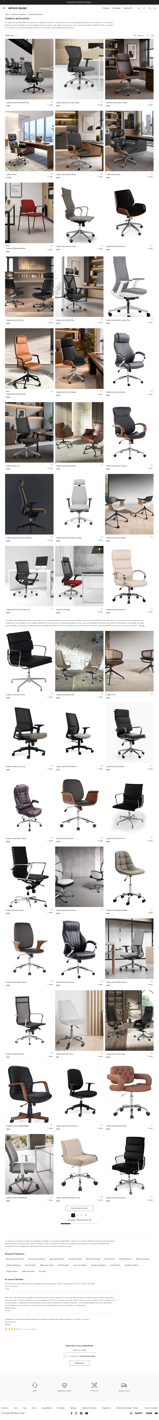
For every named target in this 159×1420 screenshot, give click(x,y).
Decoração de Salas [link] (57, 1259)
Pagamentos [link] (106, 1408)
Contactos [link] (4, 1408)
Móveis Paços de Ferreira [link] (15, 1259)
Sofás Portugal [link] (63, 1265)
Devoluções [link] (61, 1408)
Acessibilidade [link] (46, 1408)
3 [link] (81, 1215)
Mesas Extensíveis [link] (142, 1259)
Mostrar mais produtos (79, 1208)
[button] (4, 8)
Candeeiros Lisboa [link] (131, 1265)
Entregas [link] (73, 1408)
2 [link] (77, 1215)
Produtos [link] (106, 8)
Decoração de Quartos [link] (37, 1259)
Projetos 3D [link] (128, 8)
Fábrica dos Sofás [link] (46, 1265)
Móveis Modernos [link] (125, 1259)
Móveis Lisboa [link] (109, 1259)
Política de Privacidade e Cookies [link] (127, 1408)
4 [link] (85, 1215)
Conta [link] (34, 1408)
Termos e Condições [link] (151, 1408)
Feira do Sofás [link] (30, 1265)
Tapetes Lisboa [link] (12, 1271)
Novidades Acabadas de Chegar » (79, 2)
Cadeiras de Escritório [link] (35, 14)
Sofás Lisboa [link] (115, 1265)
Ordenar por (9, 35)
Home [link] (7, 14)
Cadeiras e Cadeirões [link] (18, 14)
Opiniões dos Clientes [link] (89, 1408)
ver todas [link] (42, 1271)
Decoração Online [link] (75, 1259)
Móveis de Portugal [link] (93, 1259)
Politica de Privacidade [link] (87, 1356)
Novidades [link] (116, 8)
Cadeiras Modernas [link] (13, 1265)
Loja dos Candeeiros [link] (98, 1265)
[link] (17, 8)
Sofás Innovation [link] (28, 1271)
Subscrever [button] (79, 1363)
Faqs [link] (24, 1408)
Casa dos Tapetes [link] (80, 1265)
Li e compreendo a (81, 1356)
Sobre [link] (16, 1408)
